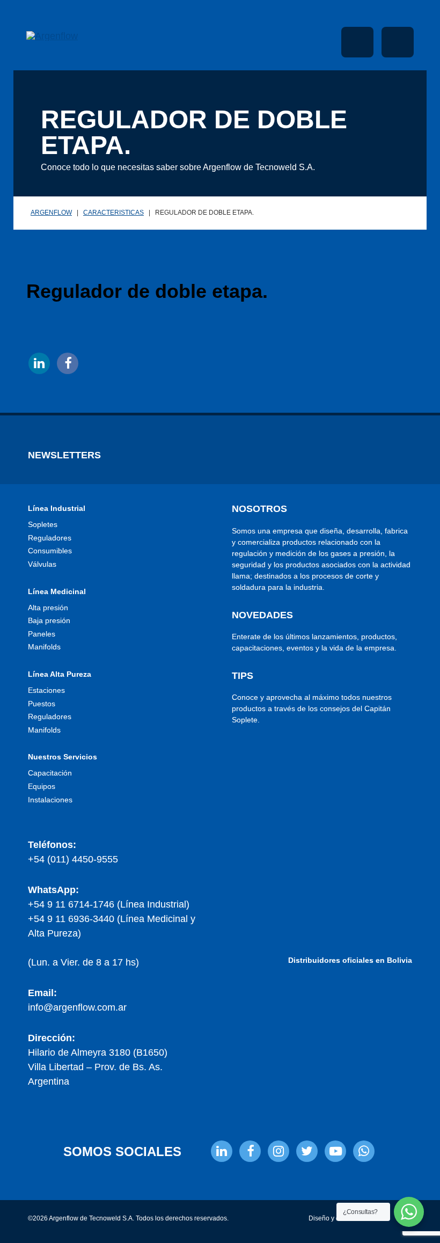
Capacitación (50, 773)
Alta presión (48, 607)
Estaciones (46, 690)
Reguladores (49, 537)
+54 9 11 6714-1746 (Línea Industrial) (108, 904)
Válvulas (42, 564)
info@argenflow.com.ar (77, 1007)
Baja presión (49, 620)
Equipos (41, 786)
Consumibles (50, 550)
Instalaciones (50, 799)
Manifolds (44, 646)
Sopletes (42, 524)
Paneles (41, 634)
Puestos (41, 703)
